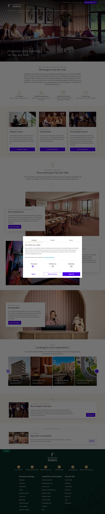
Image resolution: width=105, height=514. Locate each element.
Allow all (71, 274)
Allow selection (52, 274)
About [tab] (71, 240)
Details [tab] (52, 240)
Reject (34, 274)
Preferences (52, 264)
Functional (34, 264)
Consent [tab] (34, 240)
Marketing (71, 264)
